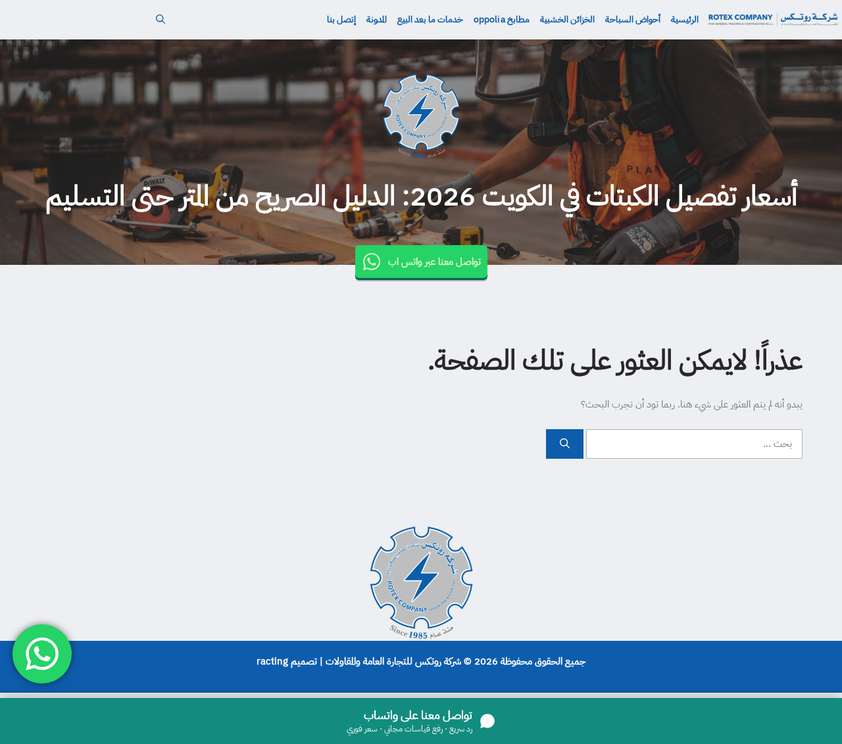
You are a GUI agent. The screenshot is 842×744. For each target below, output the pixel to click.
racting (272, 661)
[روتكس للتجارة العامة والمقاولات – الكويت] (773, 19)
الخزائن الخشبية (567, 19)
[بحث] (564, 444)
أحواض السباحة (632, 19)
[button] (160, 19)
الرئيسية (685, 19)
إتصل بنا (341, 19)
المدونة (376, 19)
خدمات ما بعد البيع (430, 19)
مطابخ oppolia (502, 19)
